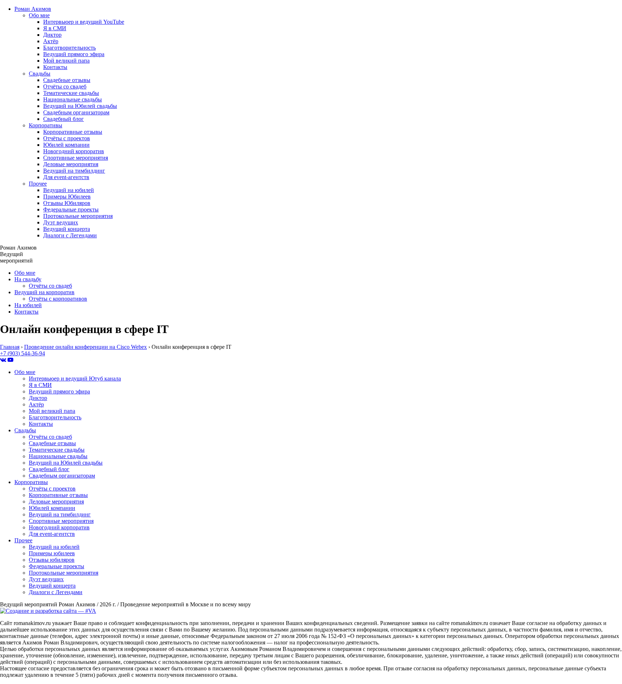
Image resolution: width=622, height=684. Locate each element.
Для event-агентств (66, 177)
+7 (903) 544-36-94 (22, 353)
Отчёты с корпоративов (58, 299)
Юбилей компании (66, 145)
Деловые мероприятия (70, 164)
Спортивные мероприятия (75, 158)
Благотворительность (69, 48)
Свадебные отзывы (66, 80)
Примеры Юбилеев (67, 196)
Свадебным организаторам (76, 112)
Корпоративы (45, 125)
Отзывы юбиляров (52, 560)
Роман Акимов (32, 9)
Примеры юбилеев (52, 553)
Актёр (50, 41)
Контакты (55, 67)
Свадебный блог (63, 119)
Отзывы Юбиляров (66, 203)
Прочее (38, 184)
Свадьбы (39, 73)
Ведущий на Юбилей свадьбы (80, 106)
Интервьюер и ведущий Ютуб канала (75, 378)
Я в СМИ (54, 28)
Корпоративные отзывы (72, 132)
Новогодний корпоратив (73, 151)
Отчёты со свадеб (64, 86)
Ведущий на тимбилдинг (74, 171)
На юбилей (28, 305)
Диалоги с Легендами (70, 235)
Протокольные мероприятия (78, 216)
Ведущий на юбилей (68, 190)
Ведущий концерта (66, 229)
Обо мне (39, 15)
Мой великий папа (66, 61)
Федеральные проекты (71, 209)
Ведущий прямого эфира (73, 54)
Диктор (52, 35)
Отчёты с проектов (66, 138)
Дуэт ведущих (60, 222)
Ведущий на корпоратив (44, 292)
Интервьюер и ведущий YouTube (83, 22)
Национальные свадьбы (72, 99)
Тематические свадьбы (71, 93)
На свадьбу (27, 279)
